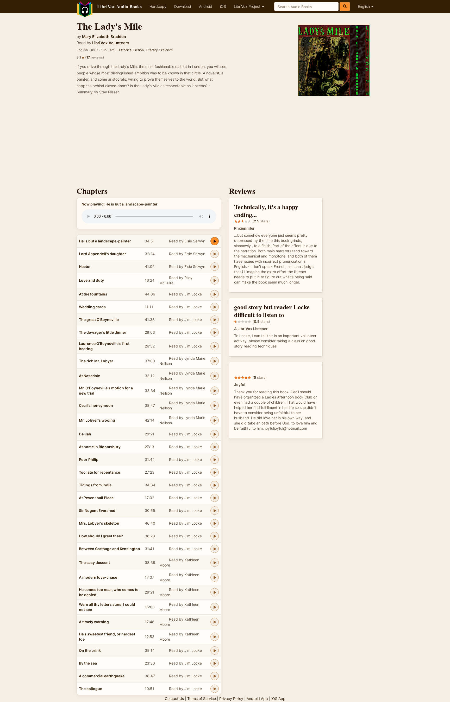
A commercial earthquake (101, 676)
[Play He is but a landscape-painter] (214, 241)
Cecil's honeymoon (96, 405)
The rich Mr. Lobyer (96, 361)
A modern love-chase (98, 577)
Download (182, 6)
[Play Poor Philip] (214, 459)
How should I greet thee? (101, 536)
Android (205, 6)
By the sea (88, 663)
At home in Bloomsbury (100, 447)
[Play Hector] (214, 266)
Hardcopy (157, 6)
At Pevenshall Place (96, 497)
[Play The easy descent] (214, 562)
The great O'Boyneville (99, 319)
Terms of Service (201, 698)
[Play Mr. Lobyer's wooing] (214, 420)
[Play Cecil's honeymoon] (214, 405)
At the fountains (93, 294)
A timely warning (94, 622)
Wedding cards (92, 307)
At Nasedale (89, 375)
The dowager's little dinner (102, 332)
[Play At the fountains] (214, 294)
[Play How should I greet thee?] (214, 536)
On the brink (90, 650)
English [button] (364, 6)
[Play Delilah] (214, 434)
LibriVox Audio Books (119, 6)
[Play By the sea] (214, 663)
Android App (257, 698)
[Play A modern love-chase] (214, 577)
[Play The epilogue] (214, 689)
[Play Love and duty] (214, 280)
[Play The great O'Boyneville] (214, 319)
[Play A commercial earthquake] (214, 676)
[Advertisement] (225, 142)
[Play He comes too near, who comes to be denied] (214, 592)
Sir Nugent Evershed (97, 510)
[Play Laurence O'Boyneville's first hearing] (214, 346)
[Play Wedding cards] (214, 307)
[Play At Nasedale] (214, 376)
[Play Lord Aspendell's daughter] (214, 254)
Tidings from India (95, 485)
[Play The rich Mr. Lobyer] (214, 361)
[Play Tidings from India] (214, 485)
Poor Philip (88, 459)
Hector (85, 266)
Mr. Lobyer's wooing (97, 420)
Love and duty (91, 280)
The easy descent (94, 562)
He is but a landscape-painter (105, 241)
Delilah (85, 434)
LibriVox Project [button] (247, 6)
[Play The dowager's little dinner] (214, 332)
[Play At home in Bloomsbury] (214, 447)
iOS (223, 6)
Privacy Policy (231, 698)
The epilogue (90, 688)
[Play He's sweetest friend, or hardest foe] (214, 637)
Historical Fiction (130, 50)
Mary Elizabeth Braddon (104, 36)
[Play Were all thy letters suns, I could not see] (214, 607)
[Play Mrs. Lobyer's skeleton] (214, 523)
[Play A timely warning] (214, 622)
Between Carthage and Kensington (109, 548)
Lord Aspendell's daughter (102, 254)
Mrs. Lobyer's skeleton (99, 523)
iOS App (278, 698)
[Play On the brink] (214, 650)
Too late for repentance (99, 472)
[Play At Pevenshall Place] (214, 498)
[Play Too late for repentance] (214, 472)
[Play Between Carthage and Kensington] (214, 549)
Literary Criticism (159, 50)
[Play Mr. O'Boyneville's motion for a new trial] (214, 391)
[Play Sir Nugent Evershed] (214, 510)
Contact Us (174, 698)
